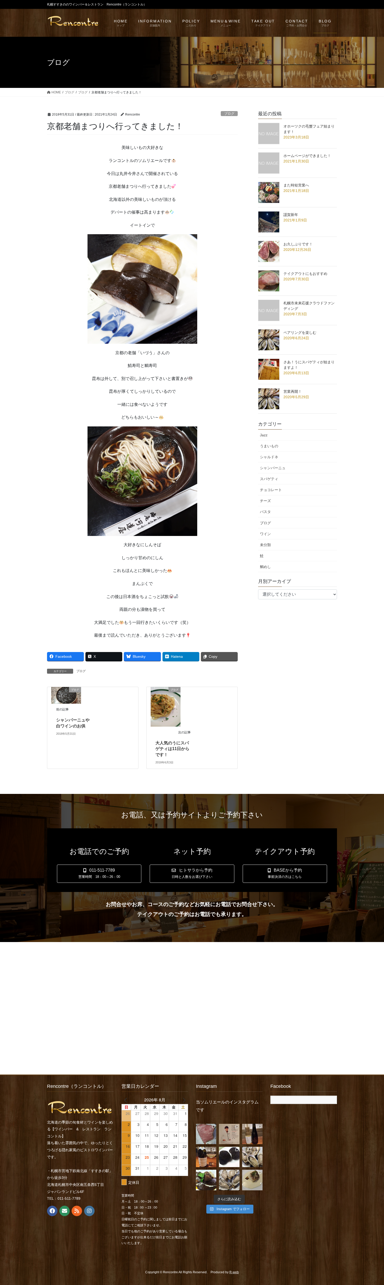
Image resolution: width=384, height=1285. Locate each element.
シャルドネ (269, 457)
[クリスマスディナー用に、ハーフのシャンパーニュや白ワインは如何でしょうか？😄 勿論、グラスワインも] (252, 1134)
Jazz (263, 435)
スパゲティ (269, 479)
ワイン (265, 534)
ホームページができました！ (307, 156)
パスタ (265, 512)
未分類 (265, 545)
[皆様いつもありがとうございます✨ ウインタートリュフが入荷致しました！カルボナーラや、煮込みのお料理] (229, 1157)
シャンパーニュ (273, 468)
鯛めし (265, 567)
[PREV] (126, 1100)
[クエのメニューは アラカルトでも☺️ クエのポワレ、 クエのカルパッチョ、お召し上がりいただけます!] (252, 1180)
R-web (234, 1272)
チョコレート (271, 490)
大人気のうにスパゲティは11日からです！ (172, 749)
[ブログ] (66, 695)
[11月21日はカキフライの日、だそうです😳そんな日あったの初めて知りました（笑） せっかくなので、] (252, 1157)
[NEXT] (183, 1100)
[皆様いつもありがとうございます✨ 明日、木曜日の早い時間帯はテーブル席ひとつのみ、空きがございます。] (206, 1157)
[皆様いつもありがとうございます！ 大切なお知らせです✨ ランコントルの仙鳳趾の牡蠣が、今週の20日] (229, 1180)
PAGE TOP (370, 1241)
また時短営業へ (296, 185)
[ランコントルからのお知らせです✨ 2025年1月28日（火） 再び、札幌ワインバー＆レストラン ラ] (229, 1134)
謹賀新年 (290, 215)
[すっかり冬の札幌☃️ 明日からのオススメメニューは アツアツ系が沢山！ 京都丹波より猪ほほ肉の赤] (206, 1180)
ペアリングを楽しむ (299, 332)
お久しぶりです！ (298, 244)
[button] (99, 874)
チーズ (265, 501)
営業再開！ (292, 391)
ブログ (229, 114)
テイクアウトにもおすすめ (305, 274)
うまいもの (269, 446)
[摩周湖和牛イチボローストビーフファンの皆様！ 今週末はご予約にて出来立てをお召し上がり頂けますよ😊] (206, 1134)
